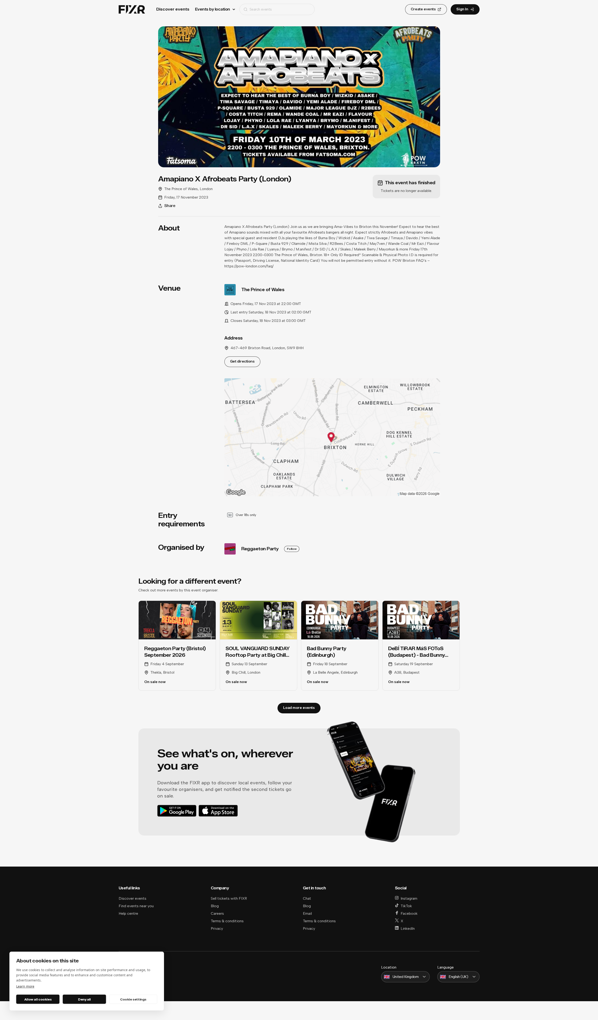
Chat (307, 898)
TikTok (406, 906)
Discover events (172, 9)
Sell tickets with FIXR (229, 898)
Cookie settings (133, 999)
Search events (261, 9)
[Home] (132, 9)
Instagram (409, 898)
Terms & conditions (227, 921)
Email (307, 913)
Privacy (217, 928)
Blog (215, 906)
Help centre (128, 913)
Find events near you (136, 906)
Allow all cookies (37, 999)
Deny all (84, 999)
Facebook (409, 913)
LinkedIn (408, 928)
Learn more (25, 986)
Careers (217, 913)
